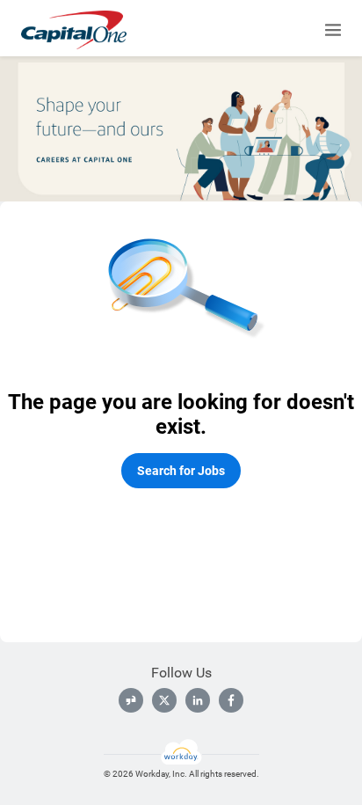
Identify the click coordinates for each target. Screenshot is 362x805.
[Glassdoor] (131, 700)
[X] (164, 700)
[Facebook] (231, 700)
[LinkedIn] (197, 700)
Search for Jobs (181, 471)
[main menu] (333, 30)
